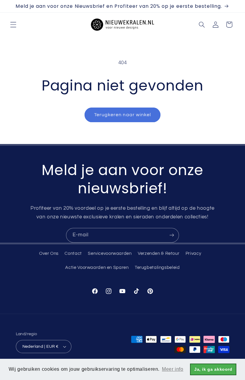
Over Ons (49, 253)
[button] (13, 24)
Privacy (193, 253)
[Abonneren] (172, 235)
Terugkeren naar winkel (122, 114)
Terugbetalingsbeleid (157, 267)
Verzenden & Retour (158, 253)
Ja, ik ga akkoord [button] (213, 369)
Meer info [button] (172, 369)
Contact (73, 253)
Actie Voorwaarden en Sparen (96, 267)
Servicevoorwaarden (109, 253)
